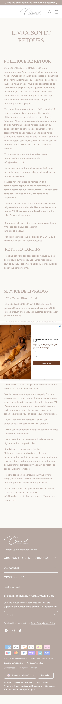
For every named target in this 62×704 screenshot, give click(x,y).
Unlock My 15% (46, 363)
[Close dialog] (60, 326)
